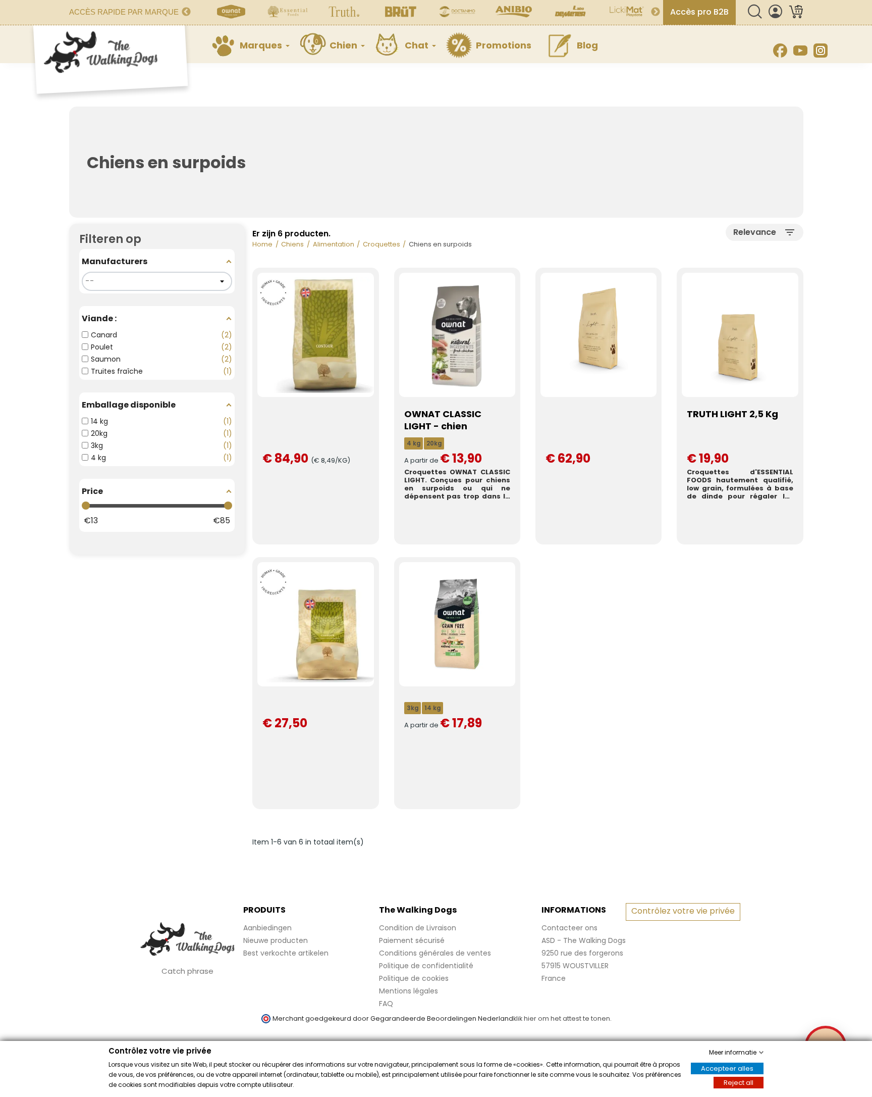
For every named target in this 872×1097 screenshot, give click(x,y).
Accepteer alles (727, 1068)
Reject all (738, 1082)
